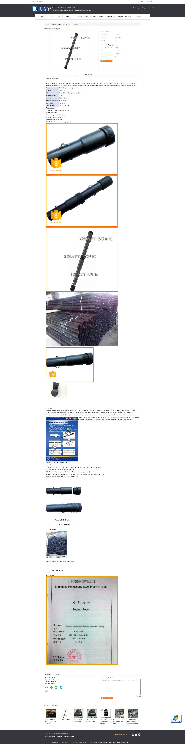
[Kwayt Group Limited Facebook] (136, 734)
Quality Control (97, 17)
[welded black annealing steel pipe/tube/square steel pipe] (106, 713)
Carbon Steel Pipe (62, 24)
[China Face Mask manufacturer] (41, 8)
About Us (69, 17)
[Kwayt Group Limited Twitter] (139, 734)
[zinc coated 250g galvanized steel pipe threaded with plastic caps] (133, 713)
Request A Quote (141, 2)
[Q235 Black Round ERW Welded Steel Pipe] (119, 713)
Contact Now (107, 61)
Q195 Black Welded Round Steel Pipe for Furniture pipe (50, 721)
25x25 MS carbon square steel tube (90, 720)
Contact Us (111, 17)
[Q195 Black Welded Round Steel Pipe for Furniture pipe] (51, 713)
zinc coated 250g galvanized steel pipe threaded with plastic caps (132, 722)
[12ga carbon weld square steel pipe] (78, 713)
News (139, 17)
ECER (129, 742)
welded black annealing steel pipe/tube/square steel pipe (106, 721)
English (151, 2)
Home (42, 17)
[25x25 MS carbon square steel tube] (92, 713)
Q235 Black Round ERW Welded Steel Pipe (118, 721)
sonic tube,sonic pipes (64, 719)
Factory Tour (83, 17)
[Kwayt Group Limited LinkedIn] (133, 734)
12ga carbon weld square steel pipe (77, 720)
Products (54, 17)
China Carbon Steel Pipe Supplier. (79, 742)
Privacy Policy (64, 742)
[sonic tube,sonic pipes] (71, 50)
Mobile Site (56, 742)
